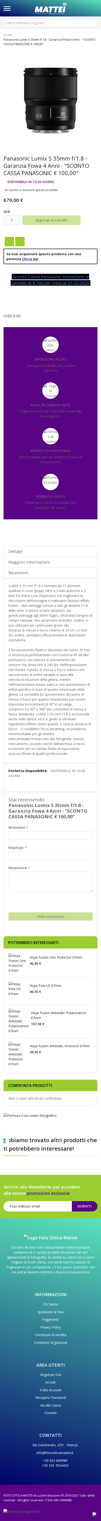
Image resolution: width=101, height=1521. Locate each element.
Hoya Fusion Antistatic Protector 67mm (60, 1046)
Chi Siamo (50, 1304)
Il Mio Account (51, 1390)
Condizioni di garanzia (50, 1342)
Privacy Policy (50, 1327)
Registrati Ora (50, 1374)
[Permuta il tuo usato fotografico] (30, 1115)
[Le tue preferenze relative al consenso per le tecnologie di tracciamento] (4, 1140)
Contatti (50, 1413)
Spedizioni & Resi (51, 1312)
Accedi (50, 1382)
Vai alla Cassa (50, 1405)
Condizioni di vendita (50, 1335)
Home (8, 35)
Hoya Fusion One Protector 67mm (56, 957)
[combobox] (50, 23)
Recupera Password (50, 1397)
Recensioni (18, 572)
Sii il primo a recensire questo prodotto (31, 190)
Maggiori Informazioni (29, 562)
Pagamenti (50, 1319)
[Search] (93, 23)
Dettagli (15, 551)
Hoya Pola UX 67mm (45, 985)
